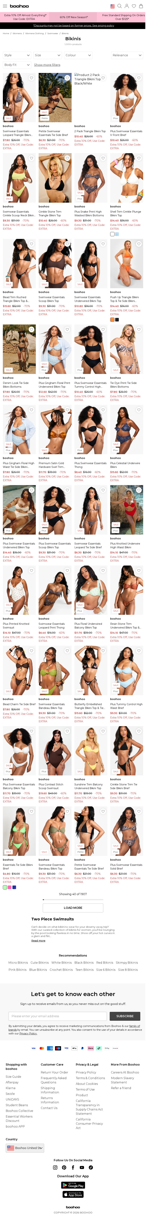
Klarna (10, 1088)
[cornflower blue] (117, 234)
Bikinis (65, 33)
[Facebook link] (73, 1167)
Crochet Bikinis (61, 969)
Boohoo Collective (19, 1111)
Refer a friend (121, 1088)
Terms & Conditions (90, 1078)
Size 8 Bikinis (128, 969)
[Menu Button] (5, 6)
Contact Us (49, 1108)
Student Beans (17, 1105)
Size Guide (13, 1076)
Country (11, 1139)
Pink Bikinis (17, 969)
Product (82, 1095)
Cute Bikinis (40, 962)
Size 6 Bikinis (105, 969)
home (6, 33)
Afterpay (12, 1082)
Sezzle (10, 1093)
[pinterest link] (64, 1167)
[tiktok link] (91, 1167)
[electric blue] (14, 887)
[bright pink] (10, 887)
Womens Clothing (34, 33)
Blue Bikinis (38, 969)
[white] (112, 234)
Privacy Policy (86, 1072)
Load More (73, 908)
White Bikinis (61, 962)
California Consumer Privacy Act (89, 1124)
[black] (117, 320)
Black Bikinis (83, 962)
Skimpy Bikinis (127, 962)
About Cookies (87, 1083)
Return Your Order (54, 1072)
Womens (17, 33)
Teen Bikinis (84, 969)
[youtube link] (82, 1167)
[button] (112, 6)
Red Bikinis (104, 962)
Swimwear (52, 33)
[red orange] (112, 320)
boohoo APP (15, 1126)
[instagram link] (55, 1167)
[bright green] (5, 887)
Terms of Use (85, 1089)
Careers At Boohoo (125, 1072)
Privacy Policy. (28, 1033)
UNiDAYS (12, 1099)
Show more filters (47, 65)
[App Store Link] (73, 1190)
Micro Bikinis (18, 962)
